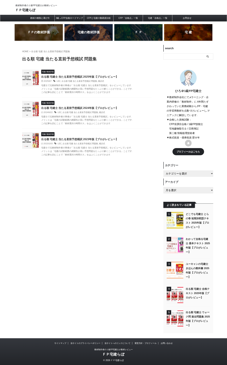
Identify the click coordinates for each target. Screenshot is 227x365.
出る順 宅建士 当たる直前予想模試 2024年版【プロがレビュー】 (79, 108)
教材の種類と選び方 (40, 18)
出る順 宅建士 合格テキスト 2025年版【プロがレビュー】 (198, 293)
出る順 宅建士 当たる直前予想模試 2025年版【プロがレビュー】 (79, 76)
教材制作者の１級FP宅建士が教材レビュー (113, 349)
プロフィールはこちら (188, 151)
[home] (188, 143)
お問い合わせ (167, 343)
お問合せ (187, 18)
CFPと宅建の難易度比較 (99, 18)
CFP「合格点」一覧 (128, 18)
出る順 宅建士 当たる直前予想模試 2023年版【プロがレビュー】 (79, 139)
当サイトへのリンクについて (117, 343)
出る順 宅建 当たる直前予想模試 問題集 (79, 81)
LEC (59, 81)
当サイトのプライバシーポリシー (85, 343)
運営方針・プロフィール (146, 343)
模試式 (101, 81)
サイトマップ (60, 343)
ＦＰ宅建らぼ (25, 10)
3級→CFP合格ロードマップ (69, 18)
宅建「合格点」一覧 (157, 18)
